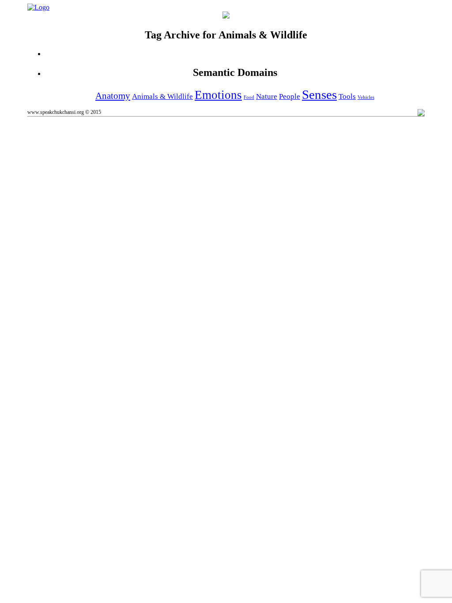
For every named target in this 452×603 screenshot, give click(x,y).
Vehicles (366, 97)
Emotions (218, 95)
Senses (319, 94)
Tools (347, 96)
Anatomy (112, 95)
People (289, 96)
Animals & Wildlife (162, 96)
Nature (266, 96)
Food (249, 97)
